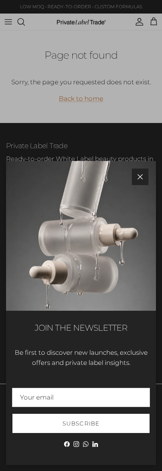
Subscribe (81, 423)
